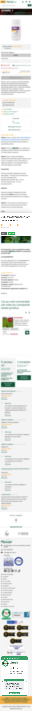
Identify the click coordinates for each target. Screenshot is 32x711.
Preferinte (22, 225)
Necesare (6, 225)
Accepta (11, 233)
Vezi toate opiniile (14, 693)
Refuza (4, 233)
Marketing (6, 227)
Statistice (14, 225)
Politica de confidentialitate (9, 220)
